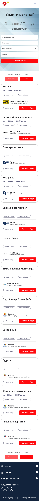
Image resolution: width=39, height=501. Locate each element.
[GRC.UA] (5, 4)
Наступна (26, 78)
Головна (12, 24)
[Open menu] (35, 4)
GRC (19, 498)
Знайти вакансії (19, 61)
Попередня (11, 78)
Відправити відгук (28, 108)
